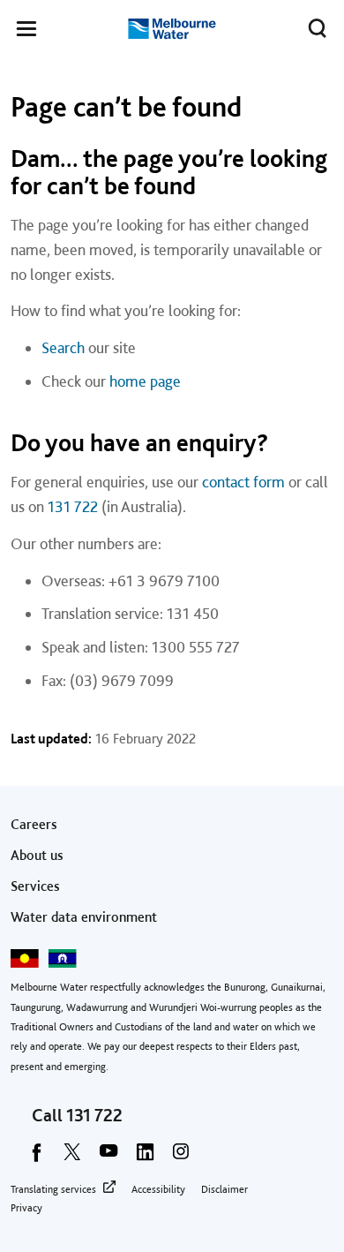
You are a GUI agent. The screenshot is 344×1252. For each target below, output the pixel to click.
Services (35, 886)
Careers (34, 824)
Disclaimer (224, 1189)
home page (145, 381)
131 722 (73, 506)
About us (37, 855)
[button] (26, 31)
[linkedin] (144, 1157)
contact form (243, 481)
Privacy (26, 1208)
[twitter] (72, 1157)
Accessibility (158, 1189)
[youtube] (108, 1157)
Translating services (53, 1189)
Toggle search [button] (317, 28)
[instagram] (180, 1157)
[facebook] (36, 1157)
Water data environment (84, 917)
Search (63, 347)
